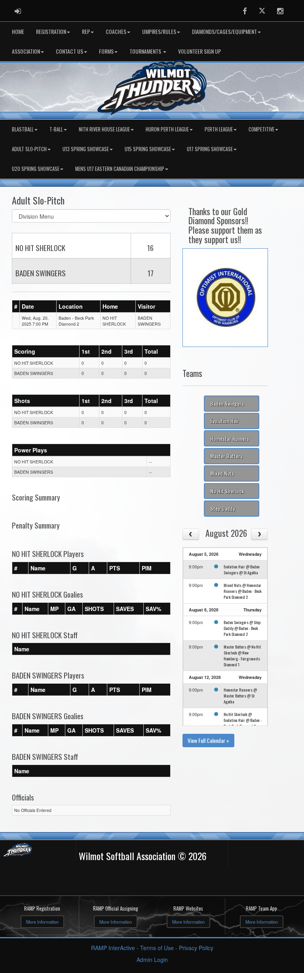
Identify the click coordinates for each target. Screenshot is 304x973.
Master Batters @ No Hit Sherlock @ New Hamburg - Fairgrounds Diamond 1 (242, 655)
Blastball (23, 129)
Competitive (261, 129)
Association (26, 51)
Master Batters (226, 456)
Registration (51, 31)
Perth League (219, 129)
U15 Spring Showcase (148, 149)
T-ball (56, 129)
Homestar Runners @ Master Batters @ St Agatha (240, 695)
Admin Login (152, 960)
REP (86, 31)
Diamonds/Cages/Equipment (224, 31)
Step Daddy (222, 508)
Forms (106, 51)
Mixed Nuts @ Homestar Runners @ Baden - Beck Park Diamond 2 (243, 591)
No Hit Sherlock (227, 491)
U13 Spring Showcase (86, 149)
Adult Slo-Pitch (29, 149)
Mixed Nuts (222, 473)
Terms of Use (157, 948)
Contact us (69, 51)
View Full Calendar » (208, 740)
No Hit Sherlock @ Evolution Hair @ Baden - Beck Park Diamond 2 (243, 720)
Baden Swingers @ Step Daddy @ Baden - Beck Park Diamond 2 (242, 628)
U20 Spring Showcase (35, 168)
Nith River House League (104, 129)
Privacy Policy (196, 948)
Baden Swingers (227, 403)
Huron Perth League (167, 129)
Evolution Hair (224, 420)
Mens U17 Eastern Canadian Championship (119, 168)
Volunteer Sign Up (199, 51)
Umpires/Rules (159, 31)
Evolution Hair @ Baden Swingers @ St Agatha (242, 569)
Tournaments (145, 51)
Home (18, 31)
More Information (42, 922)
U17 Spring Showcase (210, 149)
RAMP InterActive (113, 948)
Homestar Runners (229, 438)
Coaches (116, 31)
